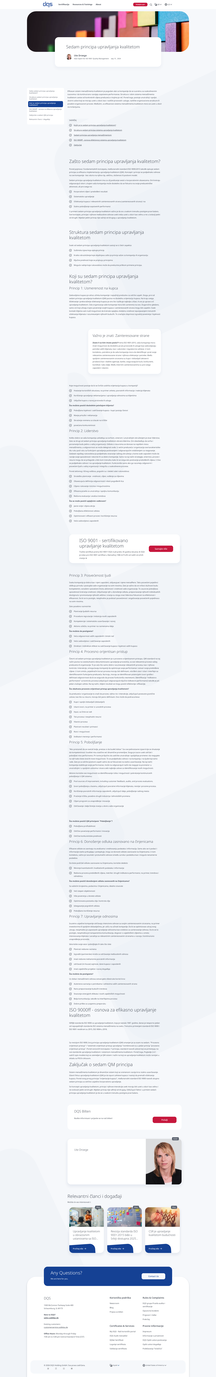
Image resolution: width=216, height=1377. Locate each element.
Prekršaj (146, 1319)
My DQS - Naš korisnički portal (123, 1331)
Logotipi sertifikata (118, 1344)
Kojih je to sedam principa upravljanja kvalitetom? (95, 125)
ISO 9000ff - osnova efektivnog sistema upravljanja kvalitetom (100, 140)
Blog (112, 1307)
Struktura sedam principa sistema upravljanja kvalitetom (98, 130)
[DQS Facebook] (56, 1368)
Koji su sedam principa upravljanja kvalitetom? (42, 104)
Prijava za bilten (116, 1312)
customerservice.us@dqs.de (56, 1327)
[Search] (151, 4)
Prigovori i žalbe (149, 1315)
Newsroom (114, 1303)
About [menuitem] (98, 4)
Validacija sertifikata (118, 1348)
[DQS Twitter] (48, 1368)
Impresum (147, 1331)
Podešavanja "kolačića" (152, 1349)
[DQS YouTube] (71, 1368)
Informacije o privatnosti (153, 1336)
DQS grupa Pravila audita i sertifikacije (154, 1305)
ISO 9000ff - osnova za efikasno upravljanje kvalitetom (45, 110)
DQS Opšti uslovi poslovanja (155, 1340)
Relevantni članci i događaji (39, 119)
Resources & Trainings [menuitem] (82, 4)
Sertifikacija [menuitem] (63, 4)
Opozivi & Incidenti (151, 1311)
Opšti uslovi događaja (152, 1344)
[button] (158, 4)
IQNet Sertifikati (116, 1340)
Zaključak (78, 145)
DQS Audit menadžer (119, 1336)
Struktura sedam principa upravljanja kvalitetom (43, 98)
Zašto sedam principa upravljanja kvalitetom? (42, 92)
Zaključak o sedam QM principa (41, 115)
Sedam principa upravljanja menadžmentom (93, 135)
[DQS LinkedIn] (64, 1368)
